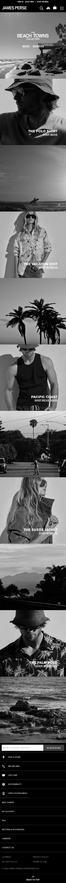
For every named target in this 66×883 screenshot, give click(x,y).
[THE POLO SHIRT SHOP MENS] (4, 80)
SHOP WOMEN (42, 2)
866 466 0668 (13, 766)
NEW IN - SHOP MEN (26, 2)
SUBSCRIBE (54, 748)
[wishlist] (48, 7)
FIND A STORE (14, 757)
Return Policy (9, 862)
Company (7, 857)
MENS (25, 46)
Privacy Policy (41, 857)
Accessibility (15, 784)
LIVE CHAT (12, 775)
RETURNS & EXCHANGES (13, 829)
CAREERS (6, 838)
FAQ (4, 820)
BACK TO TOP (33, 879)
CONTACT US (8, 847)
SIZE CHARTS (8, 802)
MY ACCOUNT (8, 811)
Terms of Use (40, 862)
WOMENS (38, 46)
